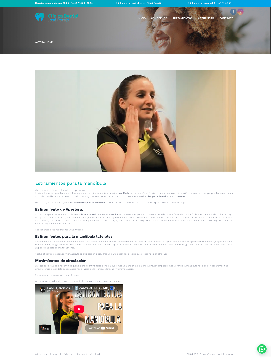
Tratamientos (183, 18)
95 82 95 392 (225, 3)
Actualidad (206, 18)
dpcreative (79, 190)
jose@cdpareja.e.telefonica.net (219, 354)
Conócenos (159, 18)
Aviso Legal (70, 354)
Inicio (142, 18)
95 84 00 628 (154, 3)
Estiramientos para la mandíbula (70, 183)
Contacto (226, 18)
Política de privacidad (88, 354)
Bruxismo (153, 193)
